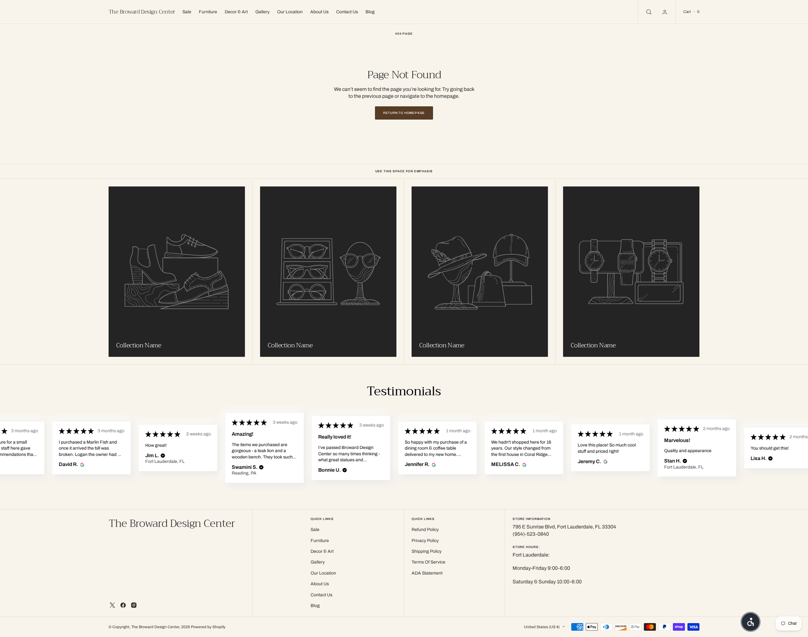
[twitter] (112, 605)
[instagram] (134, 605)
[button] (665, 12)
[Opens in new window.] (81, 464)
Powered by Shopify (208, 627)
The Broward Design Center (155, 627)
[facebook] (123, 605)
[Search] (648, 12)
